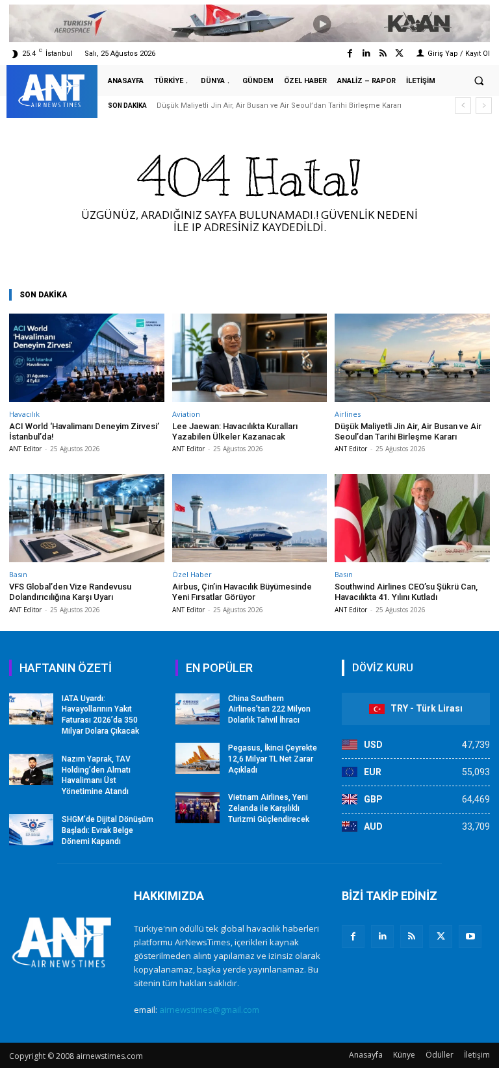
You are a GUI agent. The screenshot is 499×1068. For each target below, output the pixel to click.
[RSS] (411, 936)
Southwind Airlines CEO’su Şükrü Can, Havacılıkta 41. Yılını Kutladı (406, 592)
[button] (479, 81)
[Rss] (383, 53)
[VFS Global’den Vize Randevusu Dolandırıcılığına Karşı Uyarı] (86, 518)
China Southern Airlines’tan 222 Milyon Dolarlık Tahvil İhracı (269, 709)
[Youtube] (470, 936)
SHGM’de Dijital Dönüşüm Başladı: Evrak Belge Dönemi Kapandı (107, 830)
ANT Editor (25, 448)
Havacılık (24, 413)
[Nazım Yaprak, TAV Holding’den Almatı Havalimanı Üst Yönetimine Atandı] (31, 769)
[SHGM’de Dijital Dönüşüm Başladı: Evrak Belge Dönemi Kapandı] (31, 829)
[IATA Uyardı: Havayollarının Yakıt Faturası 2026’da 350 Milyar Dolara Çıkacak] (31, 709)
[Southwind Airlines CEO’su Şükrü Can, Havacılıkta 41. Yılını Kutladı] (412, 518)
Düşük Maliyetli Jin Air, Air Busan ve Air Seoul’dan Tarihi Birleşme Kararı (279, 105)
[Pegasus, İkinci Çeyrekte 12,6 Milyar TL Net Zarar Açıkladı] (197, 758)
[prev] (463, 105)
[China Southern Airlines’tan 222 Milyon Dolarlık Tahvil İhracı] (197, 709)
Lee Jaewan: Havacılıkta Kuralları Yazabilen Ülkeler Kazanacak (235, 431)
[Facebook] (350, 53)
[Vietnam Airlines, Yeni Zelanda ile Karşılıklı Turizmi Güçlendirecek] (197, 807)
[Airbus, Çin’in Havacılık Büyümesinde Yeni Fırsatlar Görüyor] (249, 518)
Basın (18, 574)
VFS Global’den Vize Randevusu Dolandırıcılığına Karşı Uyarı (70, 592)
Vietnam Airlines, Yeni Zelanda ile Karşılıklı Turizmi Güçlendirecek (268, 808)
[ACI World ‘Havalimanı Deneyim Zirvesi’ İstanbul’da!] (86, 358)
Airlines (348, 413)
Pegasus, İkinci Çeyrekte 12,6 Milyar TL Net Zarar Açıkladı (272, 759)
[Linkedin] (366, 53)
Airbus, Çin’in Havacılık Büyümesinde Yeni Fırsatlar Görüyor (242, 592)
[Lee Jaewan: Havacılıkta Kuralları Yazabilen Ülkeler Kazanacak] (249, 358)
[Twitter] (399, 53)
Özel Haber (192, 574)
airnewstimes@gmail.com (209, 1009)
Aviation (186, 413)
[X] (440, 936)
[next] (484, 105)
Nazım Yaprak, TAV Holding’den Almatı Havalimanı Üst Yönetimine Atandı (96, 775)
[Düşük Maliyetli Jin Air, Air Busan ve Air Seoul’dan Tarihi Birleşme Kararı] (412, 358)
